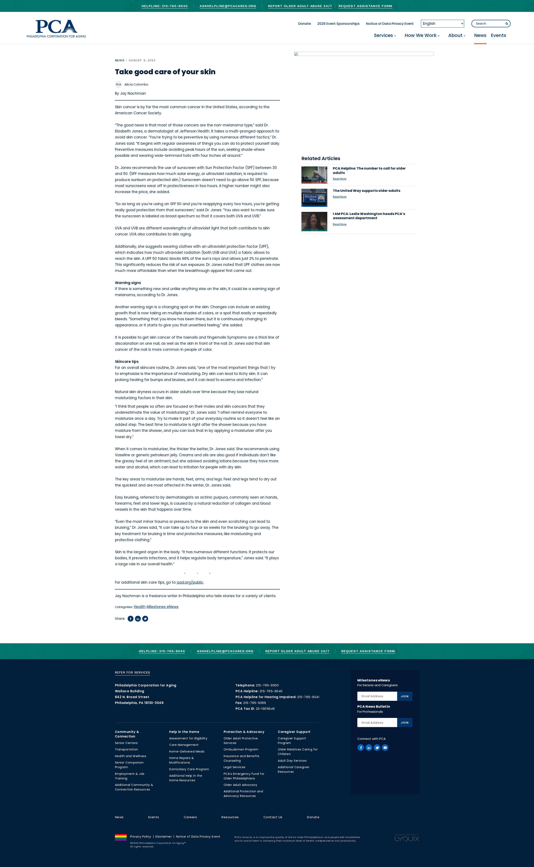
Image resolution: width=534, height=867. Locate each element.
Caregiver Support (294, 732)
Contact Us (272, 817)
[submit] (507, 24)
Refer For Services (132, 672)
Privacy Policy (140, 836)
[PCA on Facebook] (360, 747)
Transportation (126, 749)
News (480, 36)
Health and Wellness (130, 756)
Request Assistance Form (365, 6)
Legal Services (235, 767)
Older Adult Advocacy (240, 785)
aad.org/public (190, 582)
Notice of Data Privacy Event (390, 23)
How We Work (421, 36)
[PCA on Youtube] (385, 747)
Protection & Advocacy (244, 732)
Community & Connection (127, 734)
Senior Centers (126, 743)
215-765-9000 (267, 685)
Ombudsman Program (241, 749)
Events (498, 36)
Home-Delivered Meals (186, 751)
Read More (339, 179)
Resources (230, 817)
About (455, 36)
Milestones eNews (163, 606)
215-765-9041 (308, 697)
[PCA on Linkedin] (368, 747)
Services (383, 36)
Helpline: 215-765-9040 (165, 6)
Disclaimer (163, 836)
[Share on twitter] (145, 619)
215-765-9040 (271, 691)
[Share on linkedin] (138, 619)
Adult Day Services (292, 761)
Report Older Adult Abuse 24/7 (300, 6)
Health (140, 606)
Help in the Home (184, 732)
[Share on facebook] (131, 619)
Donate (304, 23)
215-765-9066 (254, 703)
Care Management (184, 745)
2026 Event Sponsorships (338, 23)
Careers (190, 817)
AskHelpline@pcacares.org (228, 6)
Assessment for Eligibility (188, 738)
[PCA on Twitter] (377, 747)
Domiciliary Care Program (189, 769)
